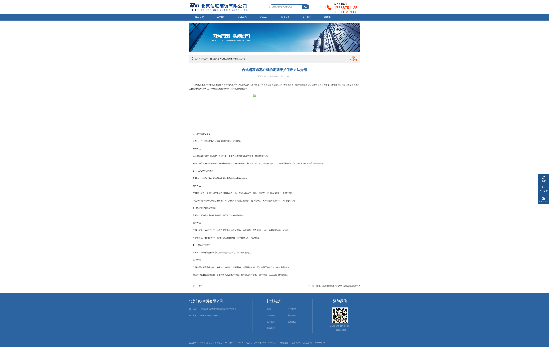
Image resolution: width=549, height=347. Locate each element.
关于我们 (221, 17)
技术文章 (285, 17)
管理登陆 (284, 343)
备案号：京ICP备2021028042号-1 (261, 343)
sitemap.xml (320, 343)
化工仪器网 (307, 343)
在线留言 (306, 17)
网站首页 (199, 17)
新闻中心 (263, 17)
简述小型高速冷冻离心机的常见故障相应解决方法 (338, 286)
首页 (196, 59)
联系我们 (328, 17)
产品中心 (242, 17)
